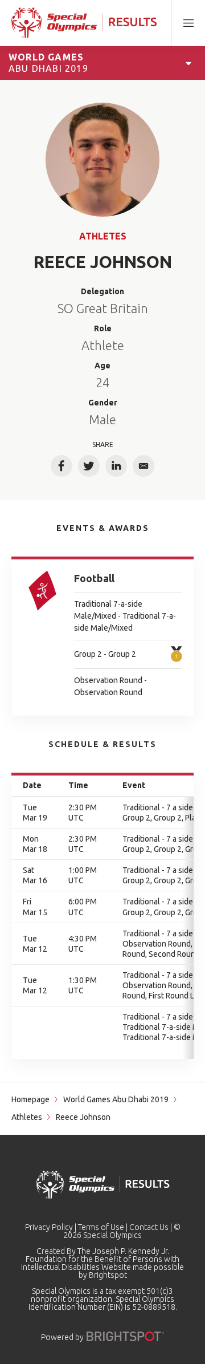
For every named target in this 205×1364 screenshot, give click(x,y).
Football (94, 578)
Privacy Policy (49, 1227)
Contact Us (149, 1227)
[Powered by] (125, 1336)
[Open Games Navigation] (188, 62)
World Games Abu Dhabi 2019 (116, 1099)
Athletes (102, 236)
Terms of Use (101, 1227)
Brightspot (108, 1275)
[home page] (84, 23)
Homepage (30, 1099)
